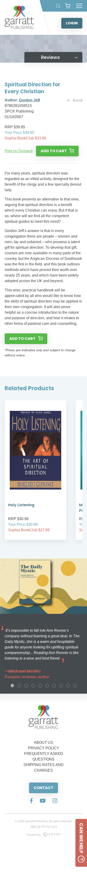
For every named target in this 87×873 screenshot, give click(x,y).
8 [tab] (61, 685)
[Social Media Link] (31, 801)
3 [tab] (26, 685)
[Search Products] (58, 6)
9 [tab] (68, 685)
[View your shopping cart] (67, 5)
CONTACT (43, 787)
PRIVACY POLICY (43, 748)
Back (77, 100)
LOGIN (72, 23)
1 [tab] (12, 685)
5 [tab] (40, 685)
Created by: (33, 834)
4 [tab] (33, 685)
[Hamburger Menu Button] (79, 6)
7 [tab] (54, 685)
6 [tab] (47, 685)
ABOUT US (43, 742)
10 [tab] (75, 685)
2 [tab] (19, 685)
